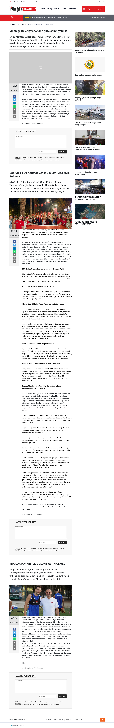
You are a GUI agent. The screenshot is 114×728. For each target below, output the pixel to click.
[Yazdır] (14, 112)
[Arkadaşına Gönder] (14, 109)
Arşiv (32, 1)
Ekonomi (64, 9)
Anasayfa (48, 720)
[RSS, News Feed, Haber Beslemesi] (102, 720)
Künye (55, 720)
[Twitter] (14, 99)
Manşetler (16, 1)
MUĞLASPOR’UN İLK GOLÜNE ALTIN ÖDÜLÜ (46, 17)
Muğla (42, 9)
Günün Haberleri (25, 1)
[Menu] (84, 9)
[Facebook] (14, 96)
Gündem (72, 9)
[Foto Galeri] (104, 2)
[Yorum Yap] (14, 116)
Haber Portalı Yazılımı (18, 725)
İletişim (61, 720)
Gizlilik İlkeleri (69, 720)
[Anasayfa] (10, 1)
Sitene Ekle (39, 1)
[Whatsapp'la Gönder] (14, 106)
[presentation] (16, 18)
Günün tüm (98, 17)
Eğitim (56, 9)
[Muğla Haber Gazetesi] (22, 9)
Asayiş (49, 9)
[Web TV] (99, 2)
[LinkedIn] (14, 103)
